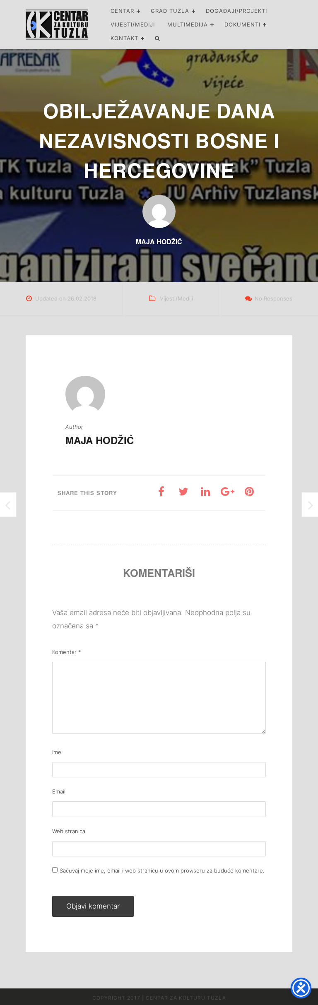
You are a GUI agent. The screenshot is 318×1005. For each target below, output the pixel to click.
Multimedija (187, 24)
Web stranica (68, 831)
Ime (56, 752)
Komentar (66, 652)
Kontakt (124, 38)
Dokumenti (242, 24)
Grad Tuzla (170, 10)
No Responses (273, 298)
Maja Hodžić (99, 440)
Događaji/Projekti (236, 10)
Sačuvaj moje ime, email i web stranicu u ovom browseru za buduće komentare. (162, 870)
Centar (122, 10)
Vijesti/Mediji (133, 24)
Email (58, 791)
